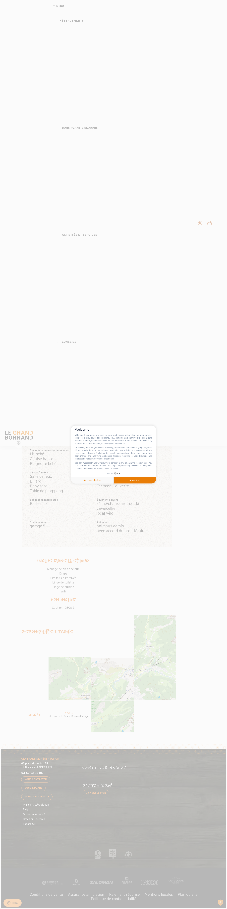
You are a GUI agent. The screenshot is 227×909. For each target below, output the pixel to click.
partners (90, 435)
